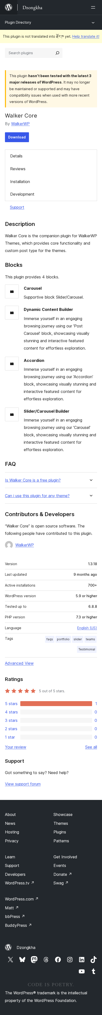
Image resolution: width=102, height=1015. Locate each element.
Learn (10, 856)
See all (91, 746)
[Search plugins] (57, 53)
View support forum (23, 783)
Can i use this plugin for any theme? (37, 495)
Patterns (61, 840)
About (10, 814)
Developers (15, 874)
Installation (20, 181)
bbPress (15, 916)
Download (17, 137)
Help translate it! (85, 36)
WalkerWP (20, 123)
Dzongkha (26, 947)
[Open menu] (94, 7)
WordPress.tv (19, 882)
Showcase (63, 814)
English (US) (87, 628)
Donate (62, 874)
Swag (61, 882)
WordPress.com (22, 899)
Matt (12, 907)
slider (78, 639)
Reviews (18, 168)
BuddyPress (18, 925)
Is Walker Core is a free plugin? (33, 480)
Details (16, 155)
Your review (15, 746)
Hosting (12, 831)
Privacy (12, 840)
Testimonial (86, 649)
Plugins (59, 831)
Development (22, 194)
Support (17, 207)
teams (90, 639)
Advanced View (19, 663)
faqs (50, 639)
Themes (60, 823)
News (10, 823)
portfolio (63, 639)
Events (59, 865)
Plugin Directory (18, 22)
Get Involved (65, 856)
